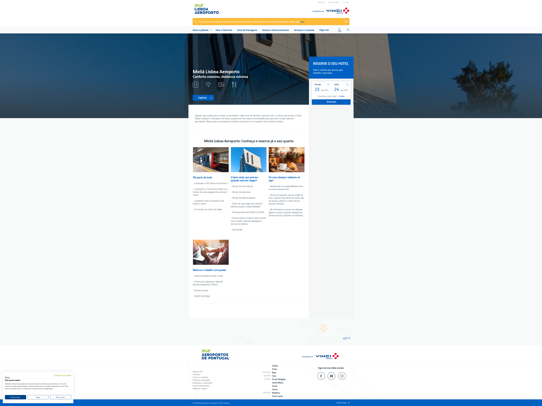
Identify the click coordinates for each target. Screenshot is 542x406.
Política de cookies (200, 388)
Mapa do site (198, 371)
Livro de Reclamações (201, 385)
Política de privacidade (201, 380)
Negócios (321, 2)
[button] (345, 2)
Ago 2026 (321, 89)
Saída (336, 84)
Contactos (196, 374)
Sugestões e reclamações (203, 382)
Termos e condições (200, 377)
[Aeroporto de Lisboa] (209, 9)
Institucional (333, 2)
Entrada (318, 84)
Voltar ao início (341, 402)
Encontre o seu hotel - (331, 96)
